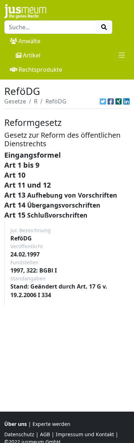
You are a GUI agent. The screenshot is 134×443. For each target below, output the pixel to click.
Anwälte (29, 41)
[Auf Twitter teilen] (103, 101)
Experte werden (51, 424)
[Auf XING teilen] (118, 101)
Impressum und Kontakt (85, 434)
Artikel (31, 55)
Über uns (15, 424)
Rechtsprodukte (40, 69)
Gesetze (15, 101)
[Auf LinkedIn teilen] (126, 101)
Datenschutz (19, 434)
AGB (45, 434)
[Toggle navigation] (122, 55)
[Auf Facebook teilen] (111, 101)
